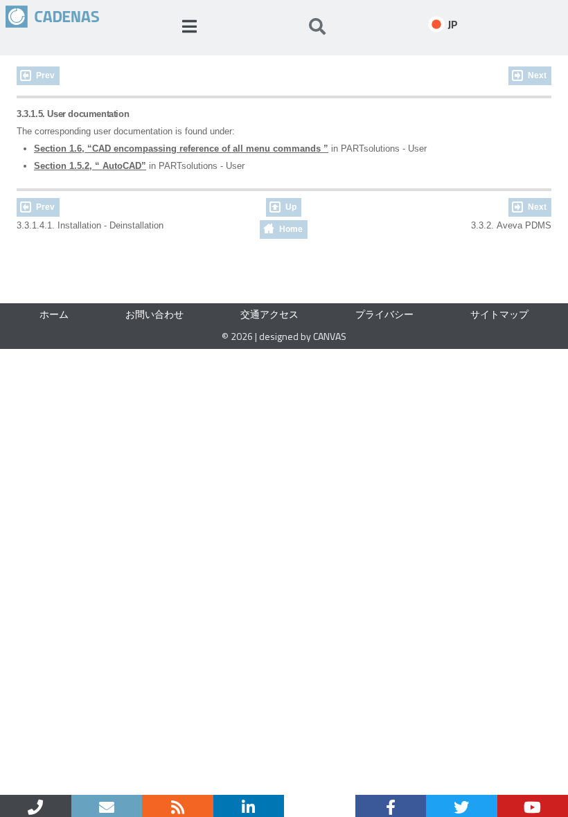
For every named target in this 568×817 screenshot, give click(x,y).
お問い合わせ (154, 314)
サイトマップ (499, 314)
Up (290, 207)
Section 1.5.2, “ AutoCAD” (90, 166)
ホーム (54, 314)
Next (537, 75)
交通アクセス (269, 314)
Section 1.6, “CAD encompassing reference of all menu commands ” (181, 148)
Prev (45, 75)
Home (291, 229)
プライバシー (384, 314)
